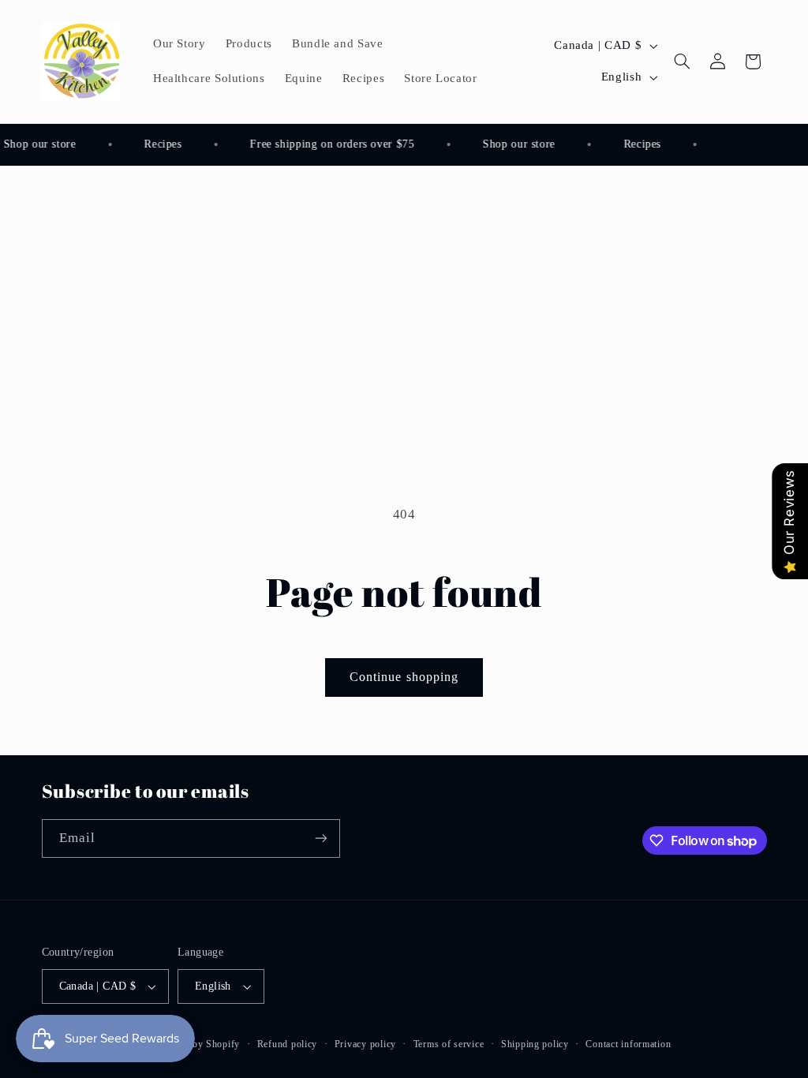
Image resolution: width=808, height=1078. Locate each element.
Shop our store (516, 144)
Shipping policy (535, 1044)
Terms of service (448, 1044)
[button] (682, 61)
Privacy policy (365, 1044)
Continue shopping (404, 676)
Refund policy (287, 1044)
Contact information (628, 1044)
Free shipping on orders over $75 (329, 144)
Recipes (159, 144)
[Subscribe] (320, 838)
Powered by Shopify (196, 1044)
